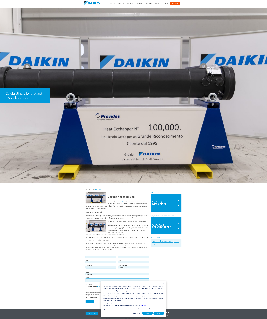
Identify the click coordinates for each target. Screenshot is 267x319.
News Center (149, 3)
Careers (156, 3)
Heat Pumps (107, 318)
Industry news (98, 189)
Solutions (139, 3)
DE (167, 3)
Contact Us (175, 3)
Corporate (155, 244)
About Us (112, 3)
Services (176, 241)
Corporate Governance (130, 318)
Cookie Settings (91, 313)
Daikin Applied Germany (149, 318)
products (129, 211)
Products (121, 3)
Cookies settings (136, 313)
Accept (147, 313)
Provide (121, 201)
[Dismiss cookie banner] (163, 284)
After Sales (130, 3)
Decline (158, 313)
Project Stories (156, 241)
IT (165, 3)
